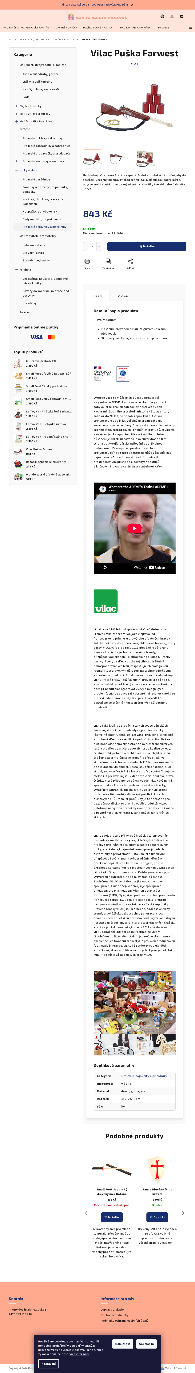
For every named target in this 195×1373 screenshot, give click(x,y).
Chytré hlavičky (31, 106)
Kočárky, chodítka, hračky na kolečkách (43, 201)
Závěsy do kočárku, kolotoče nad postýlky (46, 293)
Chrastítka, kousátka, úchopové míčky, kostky (45, 281)
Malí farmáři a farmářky (36, 121)
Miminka (25, 270)
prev (86, 1213)
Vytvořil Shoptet (175, 1368)
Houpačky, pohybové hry (40, 211)
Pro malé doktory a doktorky (43, 138)
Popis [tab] (98, 296)
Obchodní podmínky (115, 1315)
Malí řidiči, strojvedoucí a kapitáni (43, 65)
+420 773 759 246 (20, 1314)
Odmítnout (122, 1344)
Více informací (79, 1354)
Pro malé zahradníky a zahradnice (47, 146)
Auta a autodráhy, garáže (41, 74)
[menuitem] (26, 27)
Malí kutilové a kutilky (35, 114)
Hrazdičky (30, 303)
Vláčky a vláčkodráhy (37, 82)
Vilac (134, 64)
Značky (25, 312)
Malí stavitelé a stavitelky (38, 236)
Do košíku (149, 246)
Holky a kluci (28, 170)
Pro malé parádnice (36, 179)
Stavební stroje (34, 253)
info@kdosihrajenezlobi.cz (27, 1310)
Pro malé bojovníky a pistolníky (44, 227)
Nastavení (49, 1364)
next (183, 1213)
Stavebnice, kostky (36, 260)
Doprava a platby (113, 1310)
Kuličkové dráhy (34, 245)
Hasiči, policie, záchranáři (41, 89)
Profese (25, 129)
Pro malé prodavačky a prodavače (46, 153)
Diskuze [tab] (123, 296)
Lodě (26, 97)
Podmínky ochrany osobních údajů (125, 1321)
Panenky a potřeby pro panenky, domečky (45, 189)
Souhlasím (146, 1344)
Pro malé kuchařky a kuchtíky (43, 161)
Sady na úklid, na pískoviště (42, 219)
